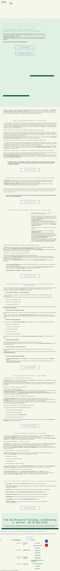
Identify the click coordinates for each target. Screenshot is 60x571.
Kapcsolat (37, 566)
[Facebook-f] (46, 541)
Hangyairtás (37, 555)
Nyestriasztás (37, 557)
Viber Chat (25, 564)
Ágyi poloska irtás (38, 545)
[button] (32, 3)
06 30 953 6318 (37, 522)
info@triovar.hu (26, 550)
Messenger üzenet (25, 558)
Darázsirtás (37, 553)
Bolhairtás (37, 548)
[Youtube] (46, 545)
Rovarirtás (37, 543)
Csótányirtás (37, 550)
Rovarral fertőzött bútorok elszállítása (37, 561)
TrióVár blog (37, 568)
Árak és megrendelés (37, 563)
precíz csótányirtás (11, 41)
